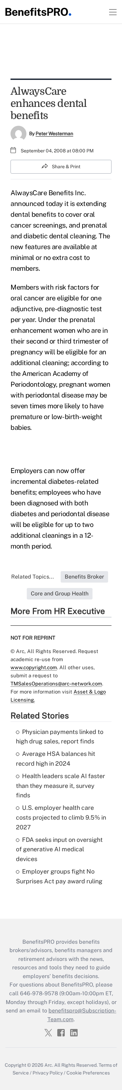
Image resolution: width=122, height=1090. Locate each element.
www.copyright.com (34, 667)
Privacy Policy (48, 1073)
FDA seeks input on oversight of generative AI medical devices (59, 849)
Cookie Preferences (88, 1073)
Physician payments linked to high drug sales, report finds (59, 736)
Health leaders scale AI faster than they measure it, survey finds (60, 785)
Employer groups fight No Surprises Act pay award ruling (59, 876)
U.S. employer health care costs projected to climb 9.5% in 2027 (61, 817)
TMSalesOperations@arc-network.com (56, 683)
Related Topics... (32, 576)
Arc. (48, 1065)
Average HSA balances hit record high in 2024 (55, 758)
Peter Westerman (54, 133)
